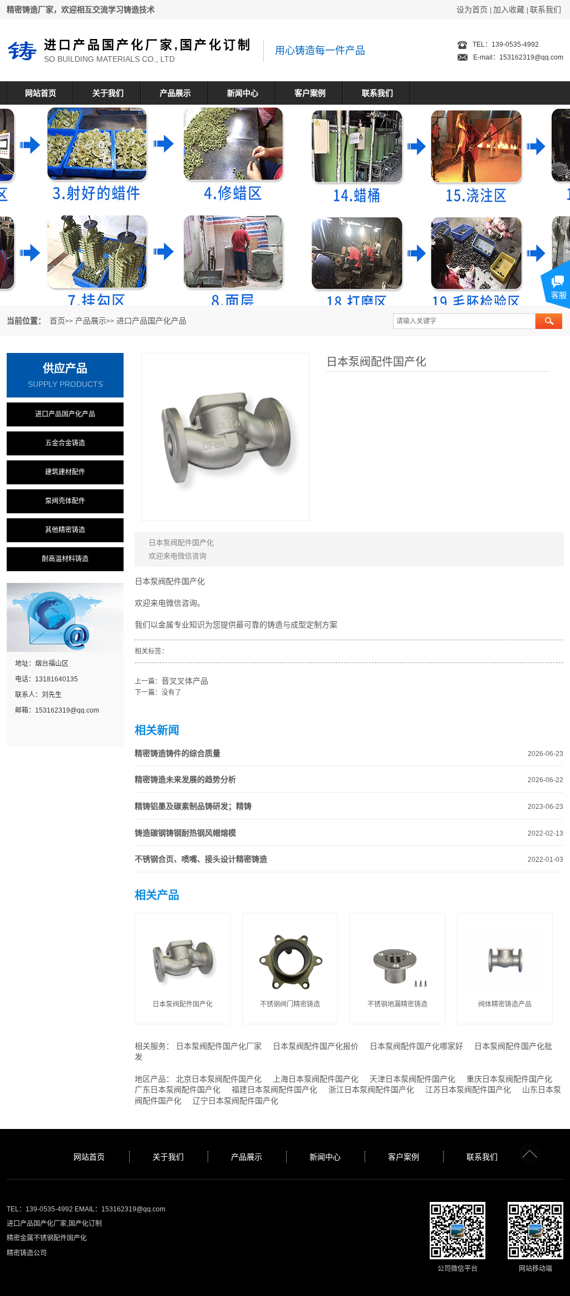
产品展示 (175, 93)
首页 (57, 320)
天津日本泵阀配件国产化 (412, 1078)
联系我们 (545, 9)
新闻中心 (242, 93)
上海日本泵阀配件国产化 (315, 1078)
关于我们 (108, 93)
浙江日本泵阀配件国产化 (371, 1089)
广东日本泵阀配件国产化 (177, 1089)
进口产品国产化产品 (151, 320)
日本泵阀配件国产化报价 (315, 1046)
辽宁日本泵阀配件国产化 (235, 1100)
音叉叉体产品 (184, 680)
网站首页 (40, 93)
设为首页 (472, 9)
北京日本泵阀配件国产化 (219, 1078)
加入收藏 (508, 9)
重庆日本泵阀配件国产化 (509, 1078)
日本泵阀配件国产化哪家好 (416, 1046)
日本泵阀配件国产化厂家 (219, 1046)
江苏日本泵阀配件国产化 (468, 1089)
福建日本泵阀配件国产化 (274, 1089)
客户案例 (310, 93)
